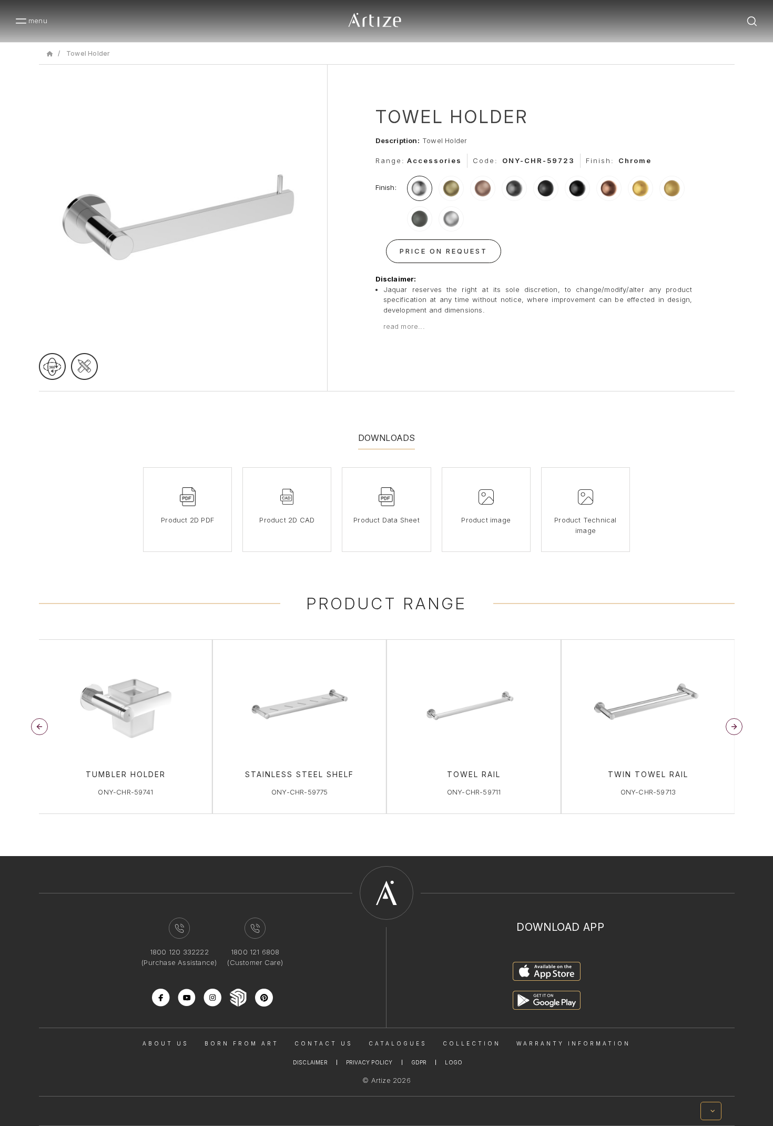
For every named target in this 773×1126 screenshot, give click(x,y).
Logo (453, 1062)
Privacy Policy (369, 1062)
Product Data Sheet (386, 520)
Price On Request (443, 251)
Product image (486, 520)
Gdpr (419, 1062)
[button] (734, 726)
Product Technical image (585, 525)
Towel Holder (88, 53)
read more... (404, 326)
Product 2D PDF (187, 520)
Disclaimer (310, 1062)
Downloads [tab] (386, 438)
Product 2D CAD (286, 520)
